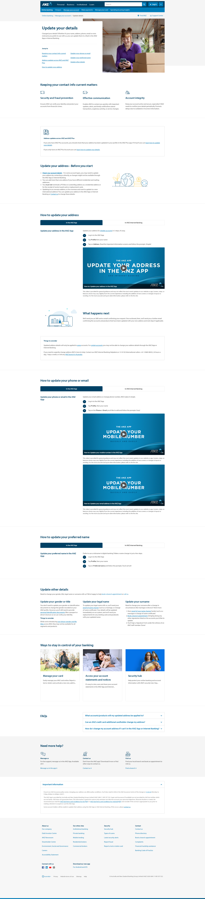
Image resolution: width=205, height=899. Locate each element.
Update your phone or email (80, 53)
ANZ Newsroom (47, 837)
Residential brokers (80, 842)
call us (126, 594)
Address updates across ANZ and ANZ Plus (55, 61)
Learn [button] (91, 4)
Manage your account (63, 16)
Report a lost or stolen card (113, 846)
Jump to (45, 48)
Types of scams (109, 833)
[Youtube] (50, 867)
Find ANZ (143, 15)
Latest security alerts (111, 837)
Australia (47, 876)
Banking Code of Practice (144, 850)
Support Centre (157, 15)
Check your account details (52, 173)
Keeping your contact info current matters (54, 54)
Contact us (54, 194)
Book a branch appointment (145, 837)
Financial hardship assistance (145, 846)
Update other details (77, 62)
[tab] (71, 222)
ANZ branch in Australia (73, 354)
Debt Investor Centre (49, 833)
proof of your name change (141, 611)
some (79, 345)
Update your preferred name (80, 58)
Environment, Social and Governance (55, 846)
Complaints (139, 842)
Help (85, 876)
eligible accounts (106, 231)
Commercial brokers (80, 846)
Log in (154, 4)
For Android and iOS (80, 867)
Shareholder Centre (49, 842)
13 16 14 (148, 792)
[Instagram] (54, 867)
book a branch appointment (112, 594)
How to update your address (52, 67)
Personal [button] (60, 4)
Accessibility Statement (50, 855)
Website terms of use (67, 876)
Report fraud (108, 842)
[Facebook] (43, 867)
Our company (47, 829)
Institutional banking (80, 829)
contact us (127, 807)
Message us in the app (49, 768)
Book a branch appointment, (138, 616)
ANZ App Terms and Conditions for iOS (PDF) (74, 802)
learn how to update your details (88, 150)
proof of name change (91, 608)
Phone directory (141, 833)
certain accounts (97, 345)
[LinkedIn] (47, 867)
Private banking (78, 833)
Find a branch (131, 768)
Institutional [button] (82, 4)
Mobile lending (78, 837)
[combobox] (125, 4)
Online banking (47, 16)
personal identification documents (52, 612)
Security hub (108, 829)
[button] (161, 4)
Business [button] (70, 4)
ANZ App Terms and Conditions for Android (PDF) (105, 802)
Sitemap (78, 876)
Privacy (55, 876)
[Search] (144, 4)
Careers (44, 850)
